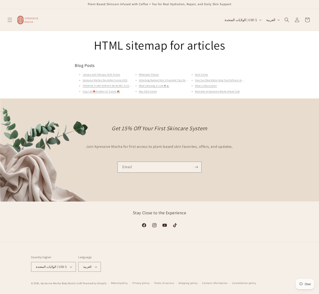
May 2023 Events (148, 91)
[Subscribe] (196, 167)
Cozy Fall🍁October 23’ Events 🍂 (101, 91)
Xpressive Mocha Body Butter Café (61, 283)
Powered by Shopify (95, 283)
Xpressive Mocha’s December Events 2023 (105, 80)
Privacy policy (141, 283)
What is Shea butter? (206, 85)
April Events (201, 74)
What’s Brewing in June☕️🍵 (154, 85)
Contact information (214, 283)
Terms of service (164, 283)
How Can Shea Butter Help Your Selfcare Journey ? (222, 80)
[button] (10, 20)
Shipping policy (188, 283)
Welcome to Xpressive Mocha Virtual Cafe (217, 91)
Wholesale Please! (149, 74)
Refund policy (119, 283)
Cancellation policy (244, 283)
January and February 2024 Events (101, 74)
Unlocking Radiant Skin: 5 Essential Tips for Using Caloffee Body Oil (175, 80)
